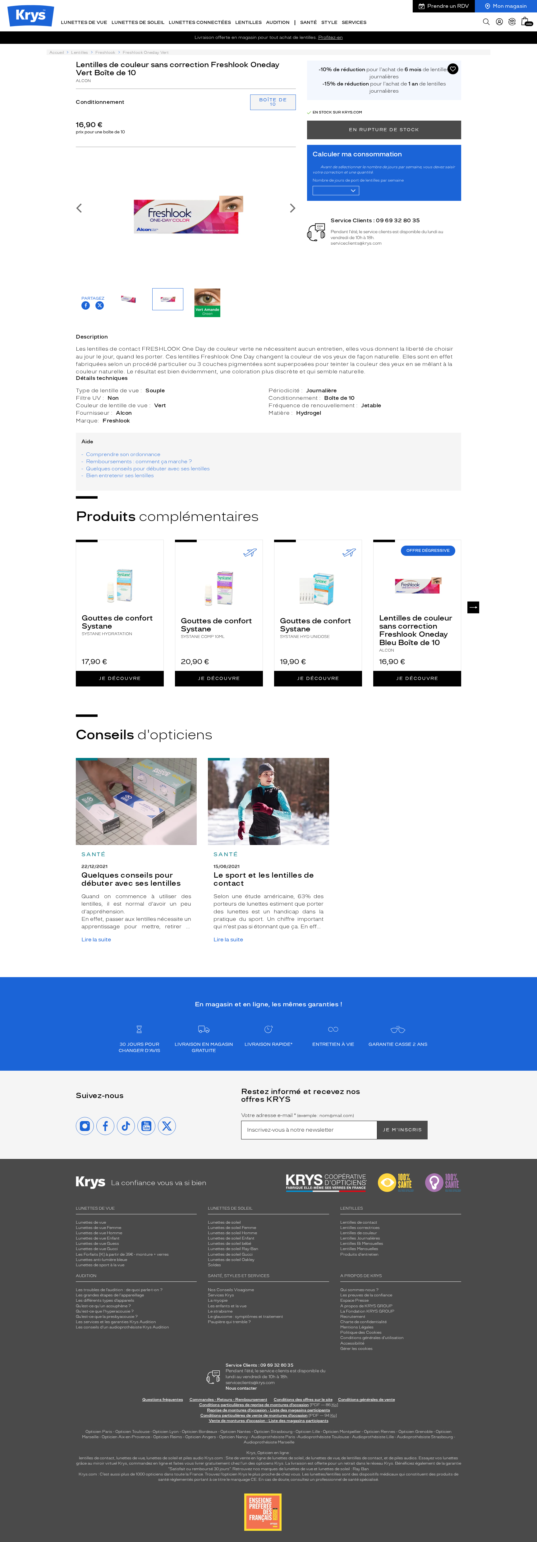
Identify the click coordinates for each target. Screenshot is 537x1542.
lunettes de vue (130, 1458)
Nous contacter (241, 1388)
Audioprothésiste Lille (373, 1437)
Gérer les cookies (356, 1348)
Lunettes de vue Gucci (97, 1249)
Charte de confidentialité (363, 1322)
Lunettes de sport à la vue (100, 1265)
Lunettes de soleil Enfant (231, 1238)
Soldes (214, 1265)
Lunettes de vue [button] (84, 22)
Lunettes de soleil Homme (232, 1233)
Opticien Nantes (236, 1431)
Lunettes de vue (91, 1222)
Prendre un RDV (448, 6)
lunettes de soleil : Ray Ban (344, 1469)
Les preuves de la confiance (366, 1295)
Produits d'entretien (359, 1254)
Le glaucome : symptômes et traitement (245, 1316)
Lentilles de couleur (358, 1233)
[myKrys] (499, 21)
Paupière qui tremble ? (229, 1322)
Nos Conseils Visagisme (231, 1290)
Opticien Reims (167, 1437)
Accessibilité (352, 1343)
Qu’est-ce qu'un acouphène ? (103, 1306)
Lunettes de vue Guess (97, 1243)
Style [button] (329, 22)
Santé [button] (308, 22)
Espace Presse (354, 1300)
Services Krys (221, 1295)
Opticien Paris (98, 1431)
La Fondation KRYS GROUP (367, 1311)
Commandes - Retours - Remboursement (228, 1399)
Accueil (56, 52)
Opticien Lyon (166, 1431)
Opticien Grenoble (415, 1431)
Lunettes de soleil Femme (232, 1228)
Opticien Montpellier (342, 1431)
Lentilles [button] (248, 22)
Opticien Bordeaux (199, 1431)
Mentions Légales (357, 1327)
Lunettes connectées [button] (200, 22)
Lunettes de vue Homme (99, 1233)
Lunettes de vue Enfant (98, 1238)
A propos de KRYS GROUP (366, 1306)
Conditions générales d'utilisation (372, 1338)
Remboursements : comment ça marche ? (139, 461)
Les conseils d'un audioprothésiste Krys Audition (122, 1327)
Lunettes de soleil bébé (229, 1243)
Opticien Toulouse (132, 1431)
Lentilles (79, 52)
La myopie (217, 1300)
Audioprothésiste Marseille (269, 1442)
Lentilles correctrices (360, 1228)
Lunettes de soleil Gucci (230, 1254)
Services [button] (354, 22)
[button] (525, 21)
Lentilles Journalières (360, 1238)
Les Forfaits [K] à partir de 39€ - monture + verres (122, 1254)
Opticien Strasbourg (273, 1431)
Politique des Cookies (361, 1332)
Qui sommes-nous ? (359, 1290)
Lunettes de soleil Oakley (231, 1260)
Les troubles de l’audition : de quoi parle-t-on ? (119, 1290)
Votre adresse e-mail (297, 1115)
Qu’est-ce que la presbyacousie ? (107, 1316)
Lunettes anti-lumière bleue (101, 1260)
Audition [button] (278, 22)
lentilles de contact (96, 1458)
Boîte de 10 (273, 102)
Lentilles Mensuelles (359, 1249)
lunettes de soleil (162, 1458)
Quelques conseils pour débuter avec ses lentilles (148, 469)
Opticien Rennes (379, 1431)
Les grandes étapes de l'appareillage (110, 1295)
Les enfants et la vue (227, 1306)
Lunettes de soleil (224, 1222)
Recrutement (352, 1316)
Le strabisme (220, 1311)
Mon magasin (510, 6)
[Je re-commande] (512, 21)
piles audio (193, 1458)
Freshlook (105, 52)
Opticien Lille (308, 1431)
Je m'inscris (402, 1130)
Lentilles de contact (358, 1222)
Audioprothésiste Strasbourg (425, 1437)
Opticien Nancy (233, 1437)
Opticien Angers (200, 1437)
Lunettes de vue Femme (98, 1228)
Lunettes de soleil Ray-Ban (233, 1249)
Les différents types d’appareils (105, 1300)
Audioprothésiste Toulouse (323, 1437)
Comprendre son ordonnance (123, 454)
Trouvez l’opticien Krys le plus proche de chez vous (252, 1474)
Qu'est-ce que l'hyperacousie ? (105, 1311)
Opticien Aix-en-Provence (126, 1437)
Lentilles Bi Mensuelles (361, 1243)
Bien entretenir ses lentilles (120, 475)
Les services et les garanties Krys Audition (116, 1322)
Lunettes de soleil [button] (138, 22)
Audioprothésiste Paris (273, 1437)
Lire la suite (96, 940)
